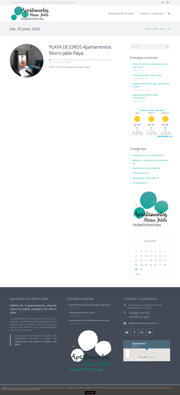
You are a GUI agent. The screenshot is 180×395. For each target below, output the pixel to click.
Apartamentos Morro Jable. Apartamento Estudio (89, 320)
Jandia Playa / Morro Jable (144, 178)
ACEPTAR (90, 393)
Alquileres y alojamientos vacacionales (95, 59)
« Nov (137, 274)
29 (136, 269)
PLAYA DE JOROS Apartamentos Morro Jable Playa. (80, 50)
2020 (155, 29)
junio (162, 29)
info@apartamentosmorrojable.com (61, 2)
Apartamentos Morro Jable (60, 62)
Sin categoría (138, 183)
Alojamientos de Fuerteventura (65, 59)
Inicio (147, 29)
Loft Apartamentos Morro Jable (147, 75)
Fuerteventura (139, 173)
